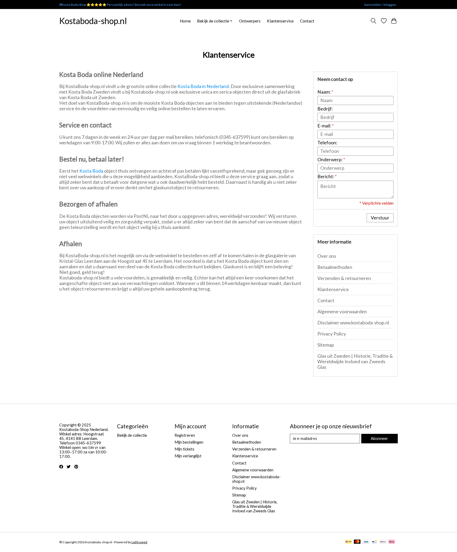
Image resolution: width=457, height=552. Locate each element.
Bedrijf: (325, 109)
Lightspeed (139, 542)
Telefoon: (327, 142)
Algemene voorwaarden (342, 311)
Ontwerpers (250, 21)
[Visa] (366, 542)
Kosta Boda (91, 171)
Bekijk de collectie (132, 435)
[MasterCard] (357, 542)
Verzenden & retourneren (344, 278)
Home (185, 21)
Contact (307, 21)
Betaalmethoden (334, 267)
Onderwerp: (331, 159)
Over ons (326, 256)
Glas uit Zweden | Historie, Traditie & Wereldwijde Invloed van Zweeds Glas (355, 361)
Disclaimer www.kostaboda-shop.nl (353, 322)
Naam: (325, 92)
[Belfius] (383, 542)
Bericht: (327, 176)
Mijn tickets (184, 449)
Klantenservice (280, 21)
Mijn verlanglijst (188, 456)
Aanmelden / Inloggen (380, 5)
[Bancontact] (374, 542)
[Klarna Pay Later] (392, 542)
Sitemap (325, 345)
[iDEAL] (348, 542)
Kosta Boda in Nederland (203, 86)
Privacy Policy (331, 334)
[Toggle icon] (373, 21)
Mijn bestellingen (189, 442)
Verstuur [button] (380, 217)
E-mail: (325, 125)
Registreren (185, 435)
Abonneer (379, 438)
